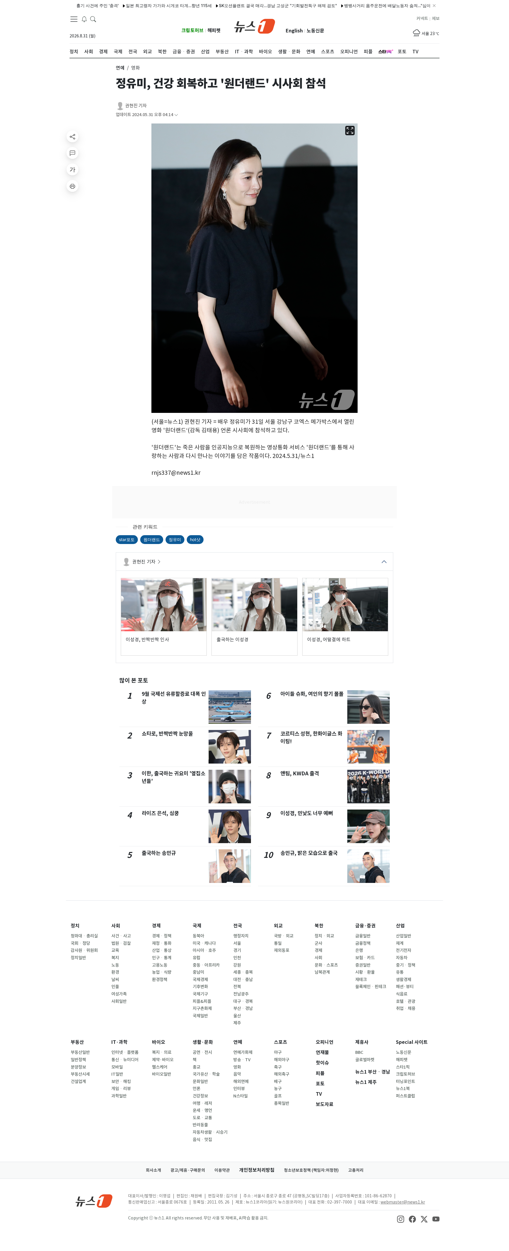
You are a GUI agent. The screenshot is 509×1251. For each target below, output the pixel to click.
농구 (278, 1088)
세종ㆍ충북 (243, 972)
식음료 (401, 994)
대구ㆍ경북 (243, 1001)
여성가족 (119, 994)
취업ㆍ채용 (405, 1008)
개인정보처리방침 (257, 1170)
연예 (237, 1042)
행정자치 (241, 936)
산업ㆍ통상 (161, 950)
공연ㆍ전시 (202, 1052)
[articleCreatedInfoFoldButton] (176, 115)
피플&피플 (202, 1001)
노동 (115, 965)
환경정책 (159, 979)
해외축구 (281, 1074)
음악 (237, 1074)
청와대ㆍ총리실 (84, 936)
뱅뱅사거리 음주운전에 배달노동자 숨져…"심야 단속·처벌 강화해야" (380, 5)
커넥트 (422, 18)
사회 (115, 926)
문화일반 (200, 1081)
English (294, 31)
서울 (237, 943)
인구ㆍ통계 (161, 957)
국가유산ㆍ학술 (206, 1074)
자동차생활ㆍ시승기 (210, 1132)
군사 (318, 943)
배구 (278, 1081)
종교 (196, 1067)
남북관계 (322, 972)
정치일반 (78, 957)
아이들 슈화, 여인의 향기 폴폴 (311, 693)
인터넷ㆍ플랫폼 (124, 1052)
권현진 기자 (136, 105)
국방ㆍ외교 (283, 936)
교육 (115, 950)
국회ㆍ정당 (80, 943)
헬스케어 (159, 1067)
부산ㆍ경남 (243, 1008)
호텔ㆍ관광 (405, 1001)
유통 (400, 972)
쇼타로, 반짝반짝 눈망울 (167, 733)
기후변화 (200, 986)
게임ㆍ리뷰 (121, 1088)
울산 (237, 1015)
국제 (197, 926)
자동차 (401, 957)
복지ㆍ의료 (161, 1052)
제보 (435, 18)
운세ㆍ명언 (202, 1110)
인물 (115, 986)
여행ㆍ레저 (202, 1103)
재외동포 (281, 950)
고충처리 (355, 1170)
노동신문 (315, 31)
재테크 (361, 979)
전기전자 (403, 950)
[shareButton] (72, 136)
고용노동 (159, 965)
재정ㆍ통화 (161, 943)
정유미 (175, 539)
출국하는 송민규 (159, 853)
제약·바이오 (162, 1059)
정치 (75, 926)
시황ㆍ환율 (365, 972)
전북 (237, 986)
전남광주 (241, 994)
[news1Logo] (94, 1201)
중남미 (198, 972)
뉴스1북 (403, 1088)
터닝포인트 (405, 1081)
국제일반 (200, 1015)
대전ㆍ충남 (243, 979)
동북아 (198, 936)
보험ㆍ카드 (365, 957)
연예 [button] (120, 68)
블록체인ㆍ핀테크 (370, 986)
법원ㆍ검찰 (121, 943)
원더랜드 (151, 539)
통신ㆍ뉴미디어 (124, 1059)
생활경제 (403, 979)
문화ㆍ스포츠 (326, 965)
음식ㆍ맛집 (202, 1139)
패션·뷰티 (405, 986)
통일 (278, 943)
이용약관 (222, 1170)
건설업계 (78, 1081)
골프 (278, 1096)
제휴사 (361, 1042)
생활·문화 (203, 1042)
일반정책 (78, 1059)
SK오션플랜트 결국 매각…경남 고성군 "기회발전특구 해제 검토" (252, 5)
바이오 (158, 1042)
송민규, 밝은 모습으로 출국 (309, 853)
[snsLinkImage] (400, 1219)
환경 (115, 972)
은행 (359, 950)
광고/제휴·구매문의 (188, 1170)
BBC (359, 1052)
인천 (237, 957)
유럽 (196, 957)
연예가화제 (242, 1052)
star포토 (127, 539)
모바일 (117, 1067)
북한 (319, 926)
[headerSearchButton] (93, 18)
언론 (196, 1088)
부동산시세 (80, 1074)
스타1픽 (403, 1067)
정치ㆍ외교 (324, 936)
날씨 (115, 979)
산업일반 (403, 936)
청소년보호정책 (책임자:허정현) (311, 1170)
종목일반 (281, 1103)
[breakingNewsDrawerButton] (84, 18)
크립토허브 (192, 30)
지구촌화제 (202, 1008)
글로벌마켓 (364, 1059)
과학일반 (119, 1096)
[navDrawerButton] (74, 19)
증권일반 (363, 965)
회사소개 (153, 1170)
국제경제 (200, 979)
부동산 (77, 1042)
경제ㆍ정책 (161, 936)
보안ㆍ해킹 (121, 1081)
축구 (278, 1067)
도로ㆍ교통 (202, 1117)
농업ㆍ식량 (161, 972)
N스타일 (240, 1096)
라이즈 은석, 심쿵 (160, 813)
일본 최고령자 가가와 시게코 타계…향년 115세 (143, 5)
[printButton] (72, 186)
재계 (400, 943)
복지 (115, 957)
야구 (278, 1052)
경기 (237, 950)
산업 (400, 926)
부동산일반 (80, 1052)
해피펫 (214, 30)
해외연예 (241, 1081)
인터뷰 (239, 1088)
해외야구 (281, 1059)
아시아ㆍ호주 (204, 950)
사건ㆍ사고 (121, 936)
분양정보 (78, 1067)
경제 (156, 926)
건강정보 (200, 1096)
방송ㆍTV (242, 1059)
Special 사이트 (412, 1042)
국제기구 (200, 994)
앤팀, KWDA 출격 (299, 773)
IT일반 (117, 1074)
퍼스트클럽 (405, 1096)
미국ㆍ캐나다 (204, 943)
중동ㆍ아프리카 (206, 965)
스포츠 (280, 1042)
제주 (237, 1023)
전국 (237, 926)
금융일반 (363, 936)
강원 (237, 965)
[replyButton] (72, 153)
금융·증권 (365, 926)
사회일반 (119, 1001)
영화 (237, 1067)
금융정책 (363, 943)
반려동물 (200, 1125)
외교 (278, 926)
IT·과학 (119, 1042)
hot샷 (195, 539)
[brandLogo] (254, 25)
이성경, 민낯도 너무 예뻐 (306, 813)
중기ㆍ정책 (405, 965)
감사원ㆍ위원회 (84, 950)
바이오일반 (161, 1074)
